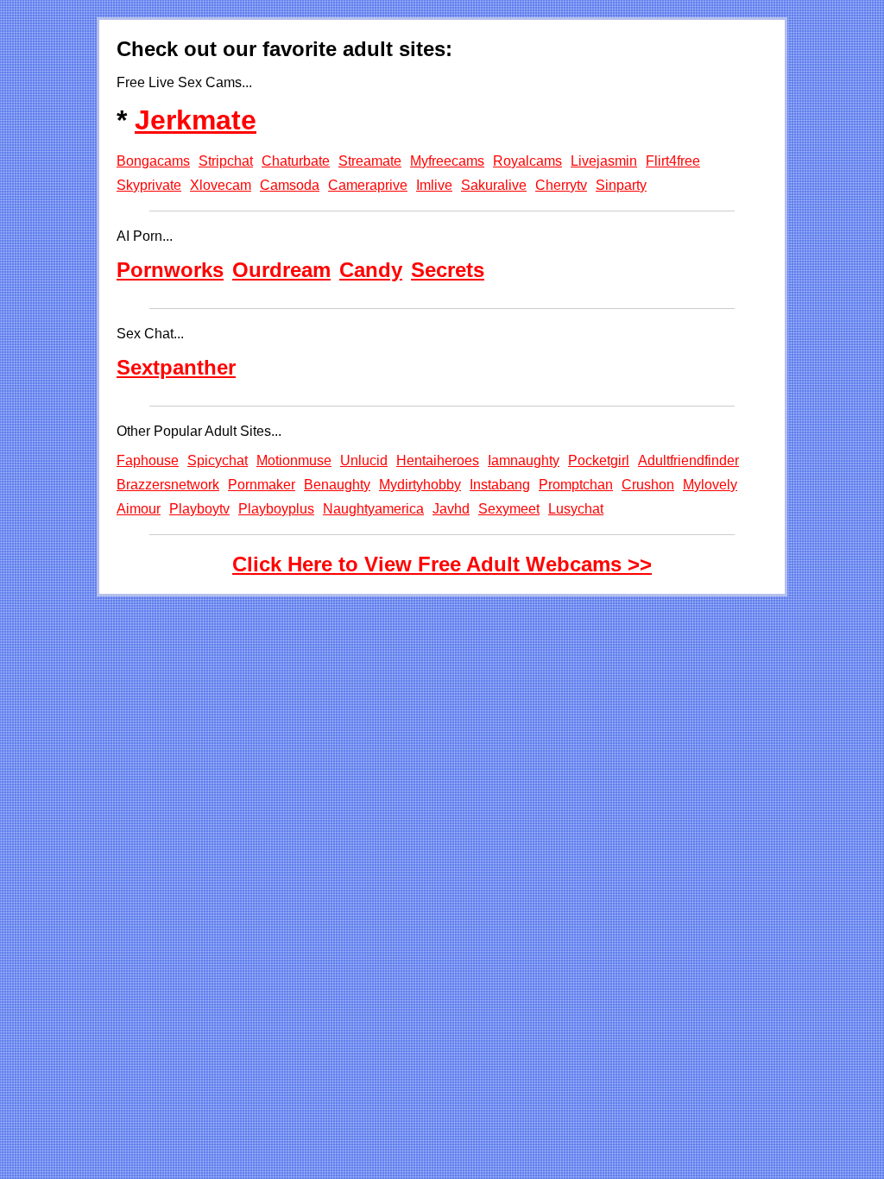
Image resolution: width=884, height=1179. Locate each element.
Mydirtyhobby (420, 484)
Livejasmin (604, 161)
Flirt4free (673, 161)
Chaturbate (296, 161)
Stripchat (226, 161)
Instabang (500, 484)
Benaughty (337, 484)
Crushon (648, 484)
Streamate (369, 161)
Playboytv (199, 508)
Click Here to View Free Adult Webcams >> (442, 564)
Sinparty (621, 185)
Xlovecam (220, 185)
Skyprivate (149, 185)
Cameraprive (367, 185)
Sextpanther (176, 367)
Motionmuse (294, 460)
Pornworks (170, 269)
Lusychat (575, 508)
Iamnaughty (523, 460)
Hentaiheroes (437, 460)
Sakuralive (494, 185)
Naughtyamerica (373, 508)
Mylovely (710, 484)
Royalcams (527, 161)
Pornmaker (261, 484)
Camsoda (289, 185)
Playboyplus (276, 508)
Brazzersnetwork (168, 484)
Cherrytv (561, 185)
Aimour (139, 508)
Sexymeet (509, 508)
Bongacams (153, 161)
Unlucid (364, 460)
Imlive (434, 185)
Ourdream (281, 269)
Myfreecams (447, 161)
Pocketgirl (598, 460)
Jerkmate (195, 120)
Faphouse (148, 460)
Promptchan (576, 484)
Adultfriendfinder (688, 460)
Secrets (447, 269)
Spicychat (217, 460)
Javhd (451, 508)
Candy (370, 269)
